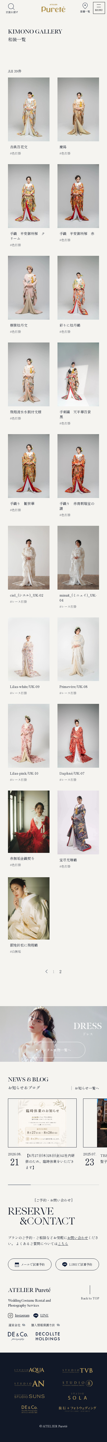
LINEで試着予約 (80, 1264)
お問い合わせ (77, 1237)
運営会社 (14, 1325)
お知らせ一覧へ (87, 1088)
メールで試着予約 (33, 1264)
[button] (61, 1088)
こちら (63, 1243)
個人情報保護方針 (43, 1325)
